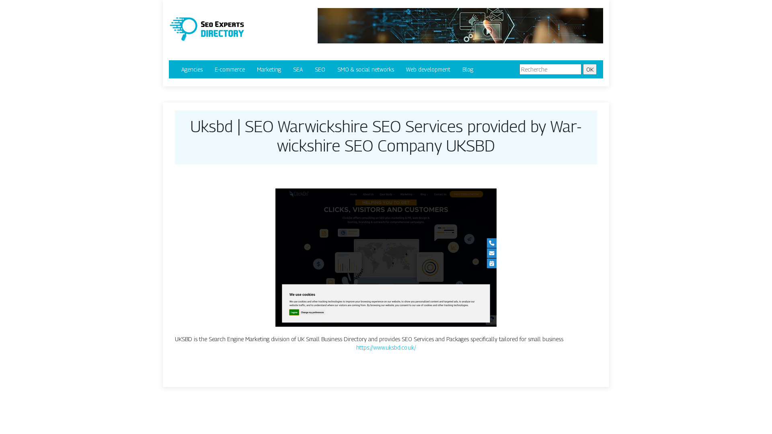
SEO (320, 69)
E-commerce (230, 69)
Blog (467, 69)
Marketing (269, 69)
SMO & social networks (365, 69)
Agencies (192, 69)
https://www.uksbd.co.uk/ (386, 347)
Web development (428, 69)
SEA (298, 69)
